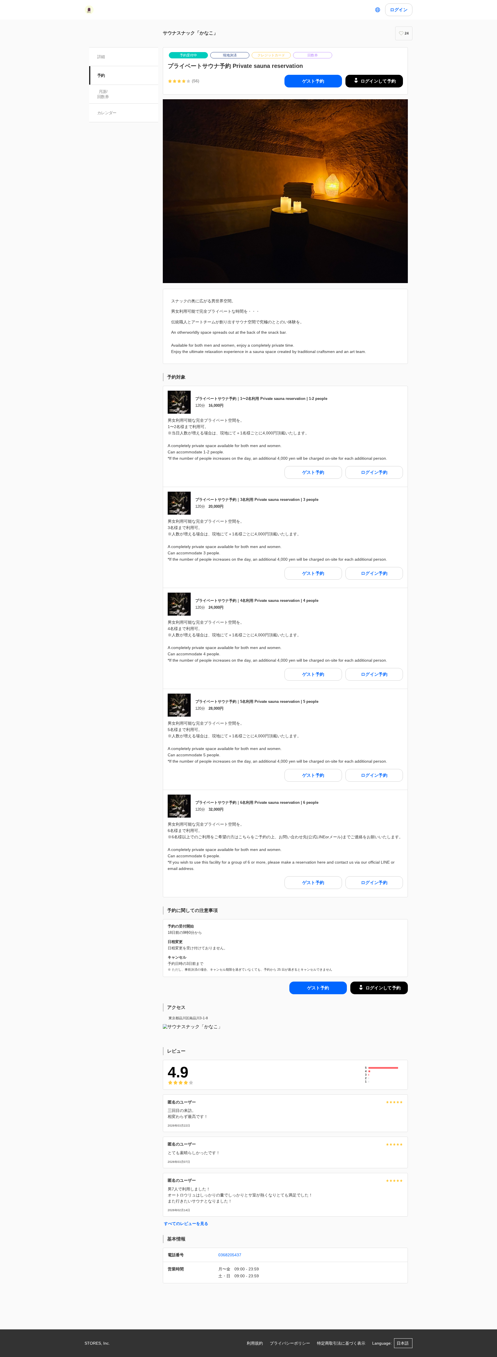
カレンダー (106, 112)
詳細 (101, 56)
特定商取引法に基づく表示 (341, 1343)
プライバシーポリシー (290, 1343)
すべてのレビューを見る (186, 1223)
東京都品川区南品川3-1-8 (188, 1018)
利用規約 (255, 1343)
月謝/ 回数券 (103, 94)
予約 (101, 75)
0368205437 (229, 1255)
